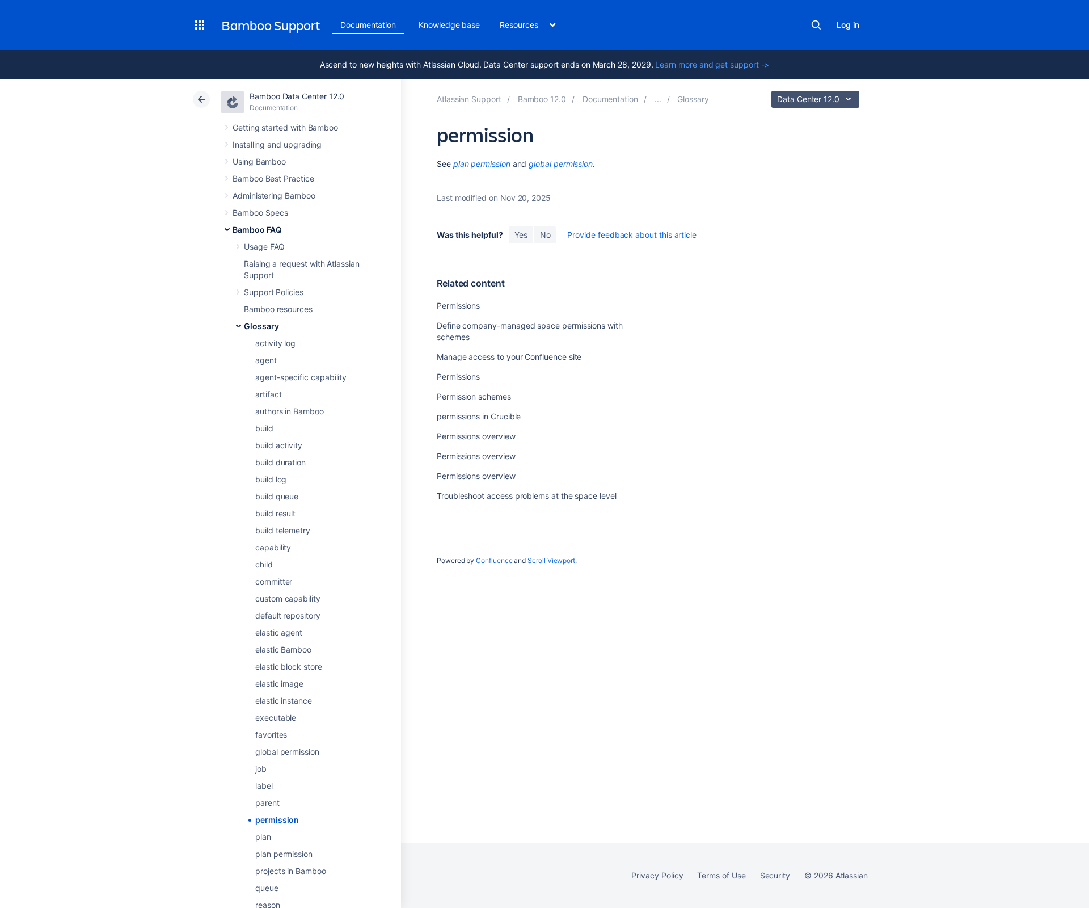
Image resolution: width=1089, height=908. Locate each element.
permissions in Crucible (479, 416)
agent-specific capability (301, 377)
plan (263, 837)
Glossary (261, 326)
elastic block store (288, 666)
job (261, 769)
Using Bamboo (259, 161)
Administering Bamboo (274, 195)
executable (275, 717)
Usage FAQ (264, 246)
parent (267, 803)
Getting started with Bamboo (285, 127)
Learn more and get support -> (712, 64)
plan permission (284, 854)
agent (266, 360)
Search (816, 25)
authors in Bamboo (289, 411)
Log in (848, 25)
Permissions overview (476, 436)
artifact (268, 394)
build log (270, 479)
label (264, 786)
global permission (287, 751)
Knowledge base (449, 25)
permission (277, 820)
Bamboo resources (278, 309)
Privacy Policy (657, 875)
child (264, 564)
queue (266, 888)
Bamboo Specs (260, 212)
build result (275, 513)
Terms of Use (721, 875)
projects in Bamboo (290, 871)
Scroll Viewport (551, 560)
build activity (278, 445)
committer (273, 581)
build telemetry (282, 530)
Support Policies (273, 292)
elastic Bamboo (283, 649)
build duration (280, 462)
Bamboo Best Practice (273, 178)
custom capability (287, 598)
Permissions (458, 305)
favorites (271, 734)
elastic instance (283, 700)
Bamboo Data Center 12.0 (297, 96)
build (264, 428)
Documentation (368, 25)
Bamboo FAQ (257, 229)
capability (273, 547)
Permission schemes (474, 396)
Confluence (494, 560)
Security (775, 875)
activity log (275, 343)
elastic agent (278, 632)
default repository (287, 615)
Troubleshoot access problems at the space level (527, 496)
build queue (276, 496)
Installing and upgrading (277, 144)
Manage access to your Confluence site (509, 356)
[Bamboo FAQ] (658, 99)
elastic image (279, 683)
